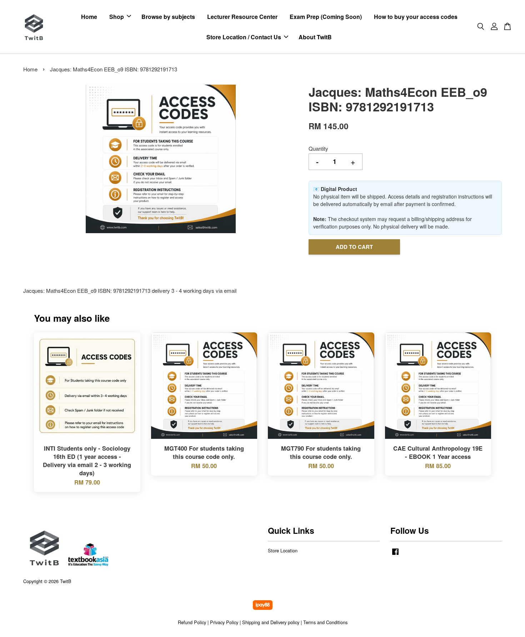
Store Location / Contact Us (243, 37)
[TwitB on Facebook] (395, 554)
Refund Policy (192, 622)
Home (89, 16)
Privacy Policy (224, 622)
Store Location (283, 550)
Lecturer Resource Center (242, 16)
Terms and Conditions (325, 622)
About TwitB (315, 37)
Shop (116, 16)
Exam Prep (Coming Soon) (326, 16)
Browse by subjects (168, 16)
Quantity (318, 148)
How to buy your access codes (416, 16)
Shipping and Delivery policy (270, 622)
